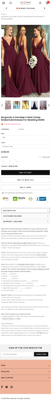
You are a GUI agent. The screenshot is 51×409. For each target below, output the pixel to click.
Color (3, 143)
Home (3, 14)
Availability (5, 129)
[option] (25, 8)
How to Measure (39, 269)
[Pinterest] (6, 387)
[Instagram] (11, 387)
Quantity (4, 157)
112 (6, 193)
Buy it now (25, 187)
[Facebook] (2, 387)
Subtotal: (4, 166)
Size (2, 134)
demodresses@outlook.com (24, 243)
